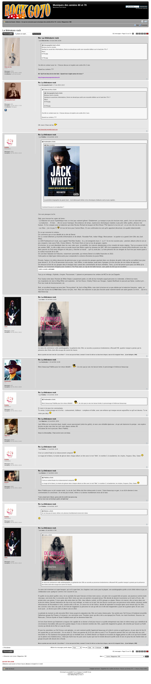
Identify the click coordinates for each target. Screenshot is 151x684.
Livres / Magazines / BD (64, 22)
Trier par (85, 647)
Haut (146, 79)
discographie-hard (47, 85)
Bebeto (44, 473)
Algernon (44, 421)
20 (144, 33)
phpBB (70, 672)
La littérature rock (11, 30)
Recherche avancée (141, 8)
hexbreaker (45, 362)
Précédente (7, 647)
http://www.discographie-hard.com (48, 129)
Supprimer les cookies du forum (110, 668)
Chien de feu (45, 40)
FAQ (137, 25)
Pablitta (44, 137)
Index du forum (10, 22)
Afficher (51, 269)
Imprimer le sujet (142, 21)
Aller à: (102, 656)
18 (139, 33)
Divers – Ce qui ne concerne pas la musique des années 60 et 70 (36, 22)
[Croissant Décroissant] (102, 647)
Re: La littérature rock (48, 38)
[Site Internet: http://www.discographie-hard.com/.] (5, 110)
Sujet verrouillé (6, 33)
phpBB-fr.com (79, 673)
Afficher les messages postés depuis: (61, 647)
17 (137, 33)
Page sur (126, 33)
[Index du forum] (28, 10)
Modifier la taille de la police (145, 21)
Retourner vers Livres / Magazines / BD (15, 656)
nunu (43, 299)
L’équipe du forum (95, 668)
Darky (80, 674)
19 (142, 33)
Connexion (144, 25)
